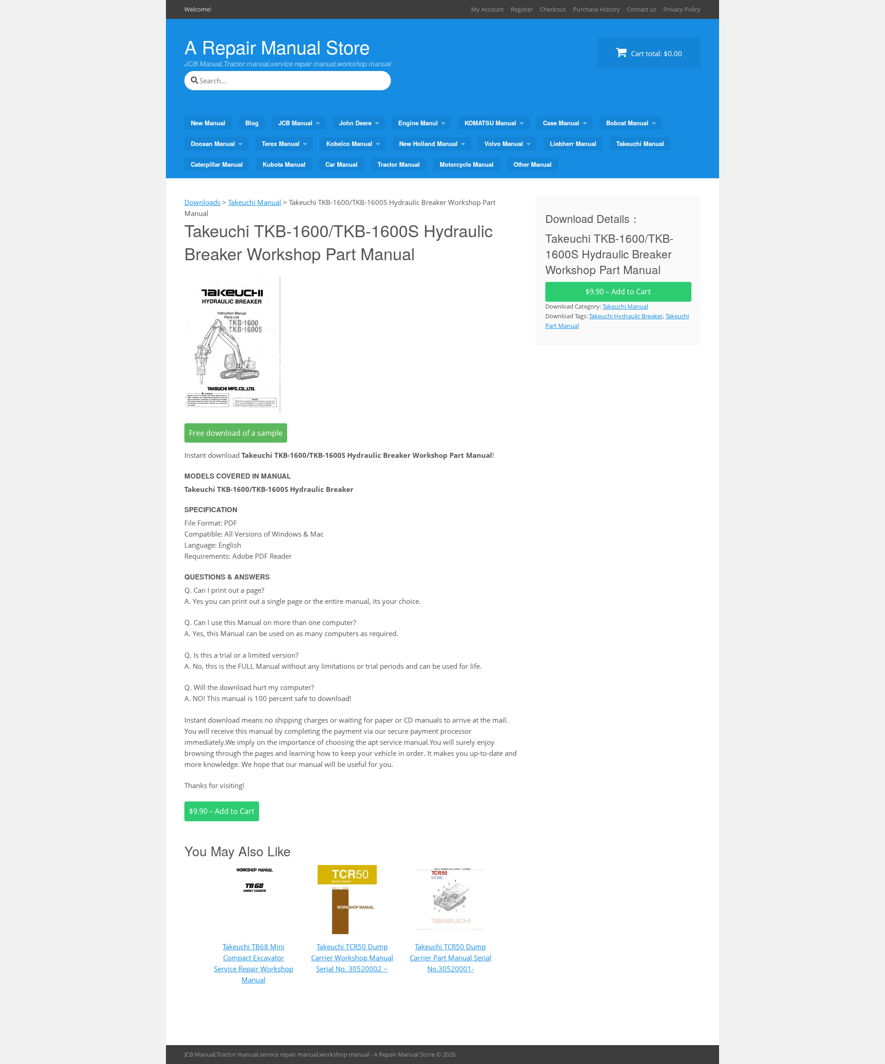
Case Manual (561, 122)
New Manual (208, 122)
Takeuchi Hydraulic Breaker (626, 316)
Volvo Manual (503, 143)
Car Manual (341, 164)
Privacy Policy (682, 9)
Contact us (641, 9)
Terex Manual (281, 143)
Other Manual (532, 164)
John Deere (355, 122)
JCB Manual (295, 122)
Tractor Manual (399, 164)
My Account (487, 9)
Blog (252, 122)
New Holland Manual (428, 143)
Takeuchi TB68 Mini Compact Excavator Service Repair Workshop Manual (253, 963)
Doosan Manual (213, 143)
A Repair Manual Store (277, 46)
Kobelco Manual (349, 143)
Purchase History (596, 9)
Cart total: (655, 53)
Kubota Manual (284, 164)
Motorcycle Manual (467, 164)
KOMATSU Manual (490, 122)
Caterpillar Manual (217, 164)
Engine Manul (418, 122)
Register (522, 9)
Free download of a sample (236, 433)
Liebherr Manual (573, 143)
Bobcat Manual (627, 122)
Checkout (553, 9)
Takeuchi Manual (640, 143)
